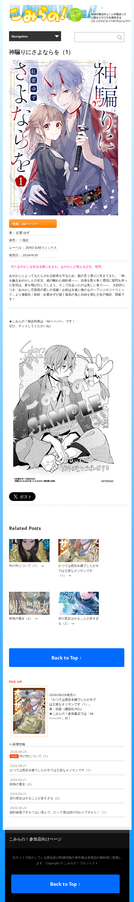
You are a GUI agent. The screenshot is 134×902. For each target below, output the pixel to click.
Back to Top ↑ (66, 657)
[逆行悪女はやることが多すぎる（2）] (78, 613)
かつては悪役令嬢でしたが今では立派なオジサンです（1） (78, 570)
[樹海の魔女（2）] (29, 613)
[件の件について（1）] (29, 561)
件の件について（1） (24, 565)
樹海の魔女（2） (21, 618)
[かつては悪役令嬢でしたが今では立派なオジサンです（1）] (78, 561)
